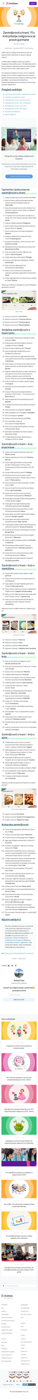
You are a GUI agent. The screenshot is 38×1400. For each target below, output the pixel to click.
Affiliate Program (6, 1358)
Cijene (23, 1323)
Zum (22, 1317)
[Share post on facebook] (15, 965)
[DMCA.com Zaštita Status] (29, 1384)
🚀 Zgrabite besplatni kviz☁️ (19, 176)
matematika (9, 942)
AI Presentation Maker (8, 1320)
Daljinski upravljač (6, 1330)
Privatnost (24, 1351)
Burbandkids (19, 953)
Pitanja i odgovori (7, 1317)
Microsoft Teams (26, 1314)
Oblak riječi (5, 1314)
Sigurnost (24, 1357)
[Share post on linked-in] (8, 965)
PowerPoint (24, 1311)
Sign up (33, 3)
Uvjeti (22, 1348)
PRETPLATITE (19, 1000)
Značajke (4, 1304)
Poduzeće (24, 1330)
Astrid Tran (8, 48)
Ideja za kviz (21, 958)
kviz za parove (18, 940)
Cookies (23, 1354)
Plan (22, 1326)
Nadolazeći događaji (7, 1351)
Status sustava (8, 1385)
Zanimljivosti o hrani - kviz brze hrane (17, 100)
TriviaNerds (29, 953)
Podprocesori (25, 1364)
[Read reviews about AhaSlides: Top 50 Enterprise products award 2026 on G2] (26, 1375)
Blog (2, 1345)
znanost (17, 942)
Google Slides (25, 1308)
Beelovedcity (9, 953)
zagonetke (24, 942)
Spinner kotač (5, 1327)
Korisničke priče (6, 1361)
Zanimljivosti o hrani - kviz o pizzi (16, 109)
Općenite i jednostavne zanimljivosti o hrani (20, 94)
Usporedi (4, 1342)
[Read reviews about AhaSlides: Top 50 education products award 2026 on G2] (19, 1375)
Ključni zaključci (10, 114)
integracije (24, 1304)
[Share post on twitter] (12, 965)
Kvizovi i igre (19, 44)
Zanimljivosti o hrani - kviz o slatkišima (18, 103)
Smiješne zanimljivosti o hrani (15, 97)
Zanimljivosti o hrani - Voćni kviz (16, 106)
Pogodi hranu (17, 935)
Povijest (16, 938)
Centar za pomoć (6, 1355)
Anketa (3, 1311)
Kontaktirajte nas (26, 1342)
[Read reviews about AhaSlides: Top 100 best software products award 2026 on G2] (12, 1375)
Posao (23, 1345)
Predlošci (4, 1348)
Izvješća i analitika (6, 1333)
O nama (23, 1339)
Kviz (2, 1308)
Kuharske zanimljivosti (12, 112)
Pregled (3, 1323)
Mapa (18, 1385)
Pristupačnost (25, 1361)
